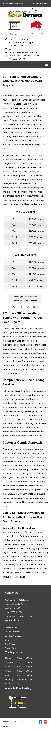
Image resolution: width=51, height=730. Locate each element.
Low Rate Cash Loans (14, 636)
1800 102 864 (14, 49)
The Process (10, 644)
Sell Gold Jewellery (13, 632)
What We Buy (11, 628)
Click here (14, 34)
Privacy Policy (11, 648)
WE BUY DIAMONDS (38, 3)
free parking (18, 544)
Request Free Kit (36, 33)
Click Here (32, 307)
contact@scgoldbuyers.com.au (23, 52)
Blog (7, 640)
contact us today (27, 120)
